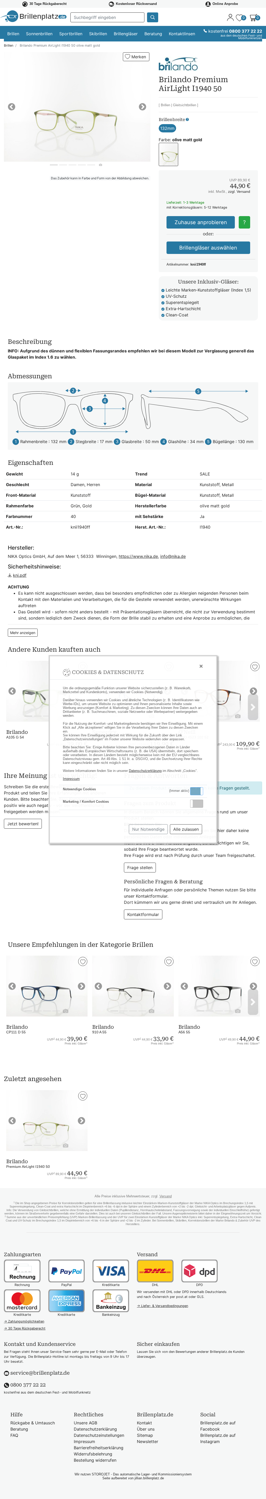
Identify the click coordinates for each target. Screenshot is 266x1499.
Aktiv (196, 791)
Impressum (71, 779)
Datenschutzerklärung (145, 771)
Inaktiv (199, 803)
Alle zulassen (186, 829)
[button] (196, 791)
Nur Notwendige (148, 829)
